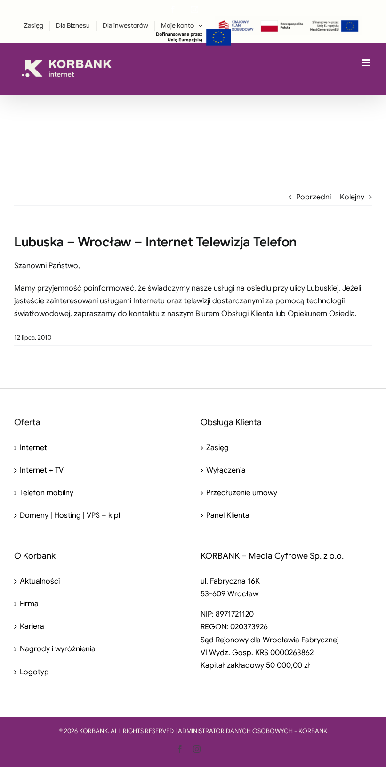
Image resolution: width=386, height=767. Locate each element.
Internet (33, 447)
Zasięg (217, 447)
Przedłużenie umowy (241, 493)
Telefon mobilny (46, 493)
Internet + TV (42, 470)
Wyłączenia (226, 470)
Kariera (32, 626)
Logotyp (34, 672)
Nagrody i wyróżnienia (58, 649)
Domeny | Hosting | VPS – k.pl (70, 515)
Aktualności (40, 581)
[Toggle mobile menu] (367, 63)
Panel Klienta (227, 515)
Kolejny (352, 197)
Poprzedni (313, 197)
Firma (29, 604)
